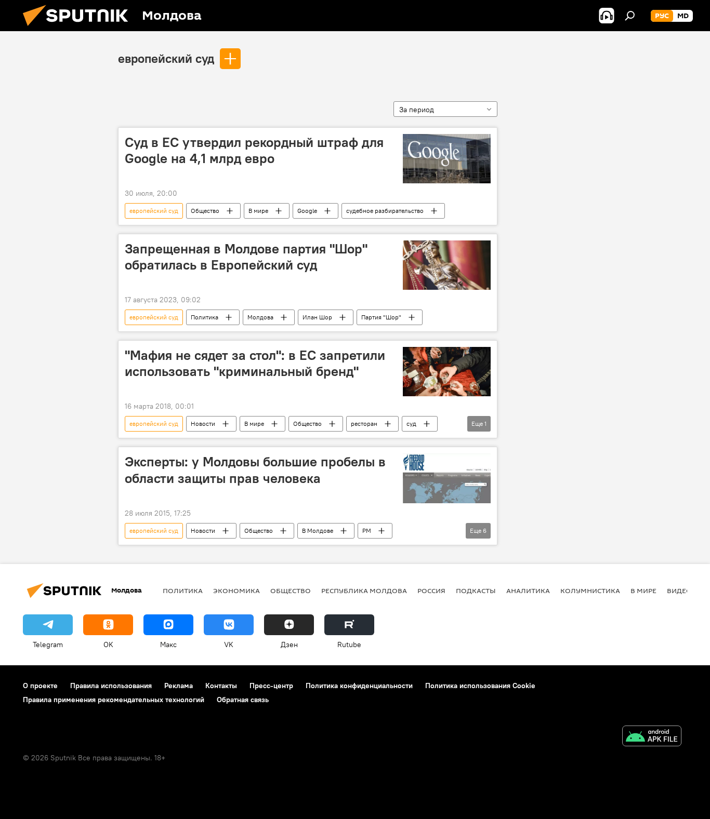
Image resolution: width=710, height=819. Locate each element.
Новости (203, 423)
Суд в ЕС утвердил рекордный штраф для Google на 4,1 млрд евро (254, 150)
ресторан (364, 423)
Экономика (236, 590)
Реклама (178, 685)
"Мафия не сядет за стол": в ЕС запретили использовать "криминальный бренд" (255, 363)
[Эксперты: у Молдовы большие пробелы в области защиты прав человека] (447, 478)
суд (411, 423)
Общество (205, 210)
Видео (679, 590)
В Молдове (317, 530)
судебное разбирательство (385, 210)
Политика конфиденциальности (359, 685)
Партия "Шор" (381, 317)
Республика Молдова (364, 590)
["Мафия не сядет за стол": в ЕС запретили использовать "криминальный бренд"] (447, 371)
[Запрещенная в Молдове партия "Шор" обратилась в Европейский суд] (447, 265)
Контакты (221, 685)
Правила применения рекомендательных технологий (113, 699)
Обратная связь (243, 699)
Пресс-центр (271, 685)
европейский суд (166, 58)
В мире (258, 210)
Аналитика (528, 590)
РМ (366, 530)
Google (307, 210)
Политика (204, 317)
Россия (431, 590)
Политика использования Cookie (480, 685)
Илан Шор (317, 317)
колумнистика (590, 590)
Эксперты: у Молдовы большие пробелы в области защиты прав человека (255, 469)
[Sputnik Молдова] (79, 28)
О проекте (40, 685)
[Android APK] (651, 737)
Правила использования (111, 685)
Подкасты (476, 590)
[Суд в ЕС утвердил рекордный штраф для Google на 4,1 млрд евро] (447, 158)
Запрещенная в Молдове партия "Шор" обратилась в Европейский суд (246, 256)
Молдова (260, 317)
